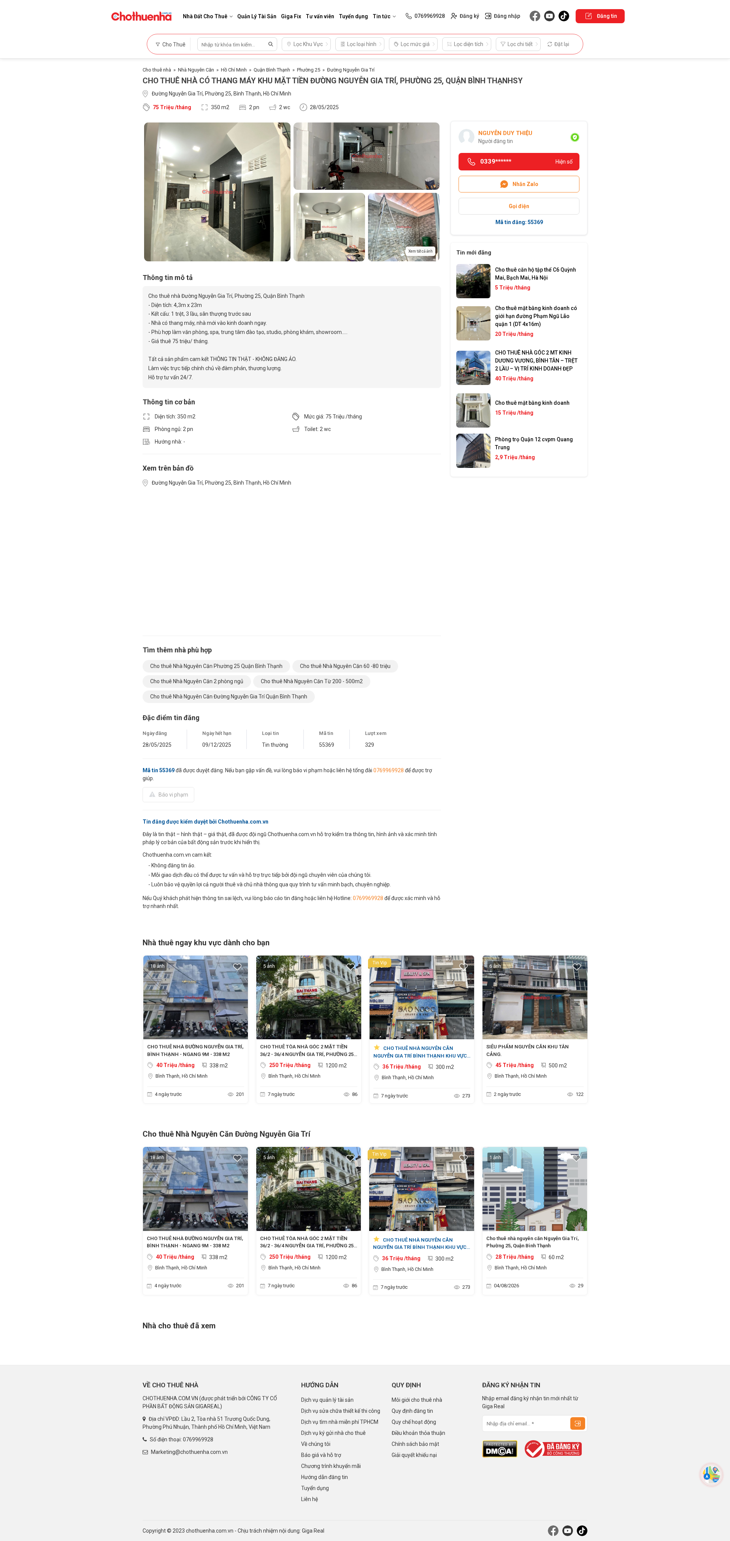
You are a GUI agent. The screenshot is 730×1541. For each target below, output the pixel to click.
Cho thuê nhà (157, 70)
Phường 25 (308, 70)
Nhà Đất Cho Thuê (205, 16)
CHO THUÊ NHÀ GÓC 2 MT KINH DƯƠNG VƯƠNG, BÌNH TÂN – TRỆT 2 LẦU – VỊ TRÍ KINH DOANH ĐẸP (536, 361)
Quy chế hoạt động (414, 1422)
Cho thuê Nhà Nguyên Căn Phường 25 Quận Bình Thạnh (216, 666)
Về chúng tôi (315, 1444)
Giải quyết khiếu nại (414, 1455)
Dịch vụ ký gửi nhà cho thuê (333, 1433)
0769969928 (388, 770)
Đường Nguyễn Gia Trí (351, 70)
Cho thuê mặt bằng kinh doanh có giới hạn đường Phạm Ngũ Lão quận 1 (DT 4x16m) (536, 316)
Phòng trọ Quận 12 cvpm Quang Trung (534, 443)
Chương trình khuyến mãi (331, 1466)
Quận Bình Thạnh (272, 70)
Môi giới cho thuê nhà (417, 1400)
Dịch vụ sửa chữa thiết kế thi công (340, 1411)
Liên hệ (309, 1499)
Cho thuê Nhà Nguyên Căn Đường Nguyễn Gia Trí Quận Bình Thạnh (228, 696)
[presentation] (152, 1031)
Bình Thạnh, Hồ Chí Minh (182, 1076)
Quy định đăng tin (412, 1411)
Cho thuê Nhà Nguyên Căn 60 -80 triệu (345, 666)
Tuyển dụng (353, 16)
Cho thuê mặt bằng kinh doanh (532, 403)
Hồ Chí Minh (234, 70)
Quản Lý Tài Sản (256, 16)
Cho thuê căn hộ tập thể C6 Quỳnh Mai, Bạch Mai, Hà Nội (535, 274)
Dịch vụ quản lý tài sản (327, 1400)
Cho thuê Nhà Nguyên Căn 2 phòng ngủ (196, 681)
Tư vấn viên (320, 16)
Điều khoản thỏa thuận (418, 1433)
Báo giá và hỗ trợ (321, 1455)
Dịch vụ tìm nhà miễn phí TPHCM (339, 1422)
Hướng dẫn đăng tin (324, 1477)
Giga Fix (291, 16)
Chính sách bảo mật (415, 1444)
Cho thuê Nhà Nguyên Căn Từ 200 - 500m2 (312, 681)
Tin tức (381, 16)
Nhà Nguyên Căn (196, 70)
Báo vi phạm (173, 795)
